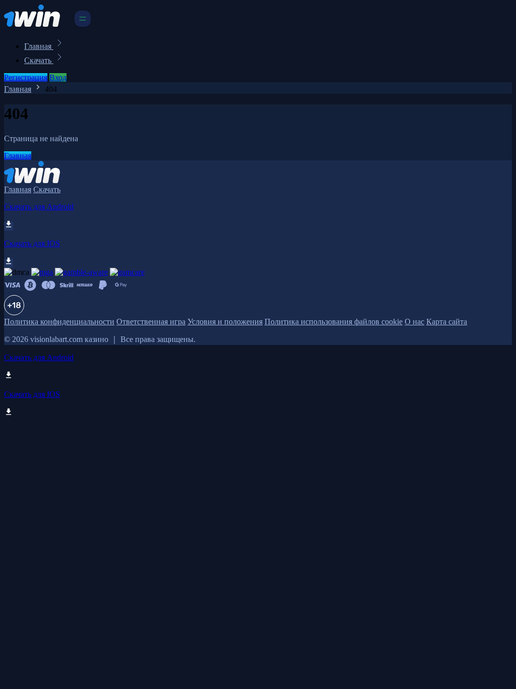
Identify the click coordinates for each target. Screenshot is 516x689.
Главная (38, 46)
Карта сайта (446, 321)
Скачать (38, 60)
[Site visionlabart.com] (38, 24)
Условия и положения (225, 321)
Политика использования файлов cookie (334, 321)
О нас (414, 321)
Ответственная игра (150, 321)
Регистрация (25, 77)
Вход (58, 77)
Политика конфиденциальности (59, 321)
